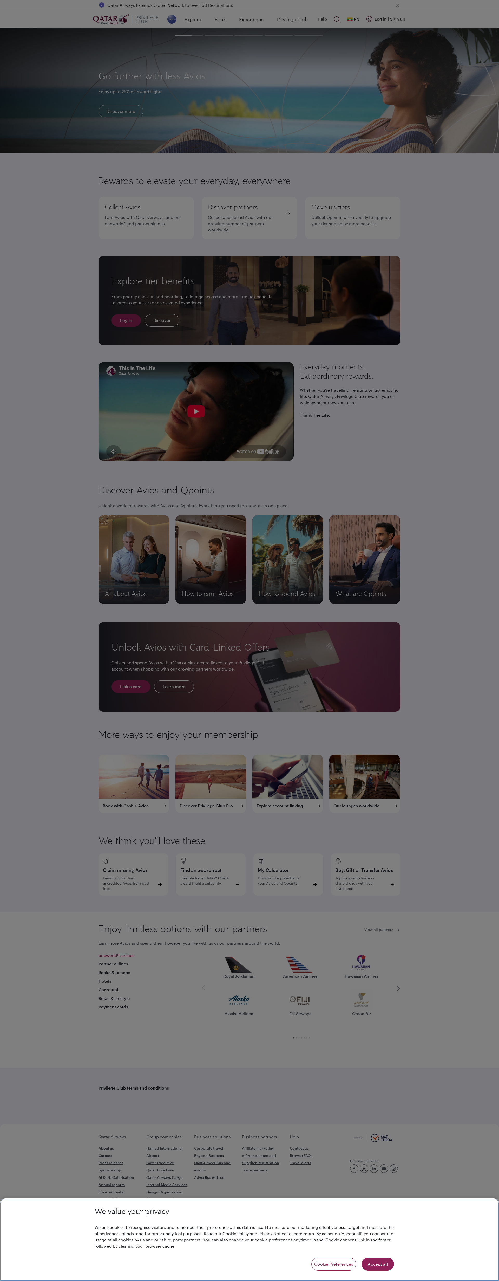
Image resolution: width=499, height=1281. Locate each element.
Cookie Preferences (333, 1263)
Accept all (378, 1263)
